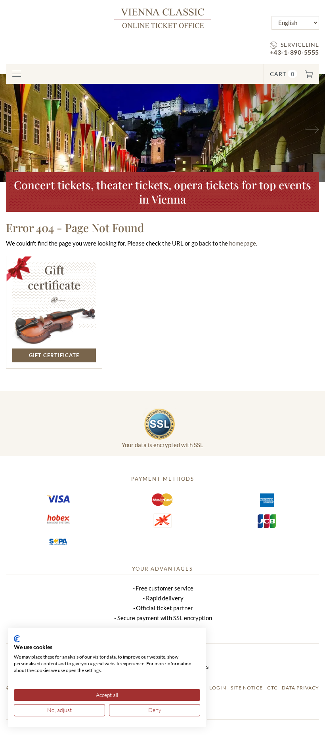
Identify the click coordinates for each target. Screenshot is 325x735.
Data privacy (300, 688)
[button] (24, 128)
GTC (272, 688)
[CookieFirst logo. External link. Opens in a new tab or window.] (17, 638)
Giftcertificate (54, 277)
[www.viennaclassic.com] (162, 17)
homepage (242, 243)
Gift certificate (54, 355)
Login (217, 688)
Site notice (247, 688)
